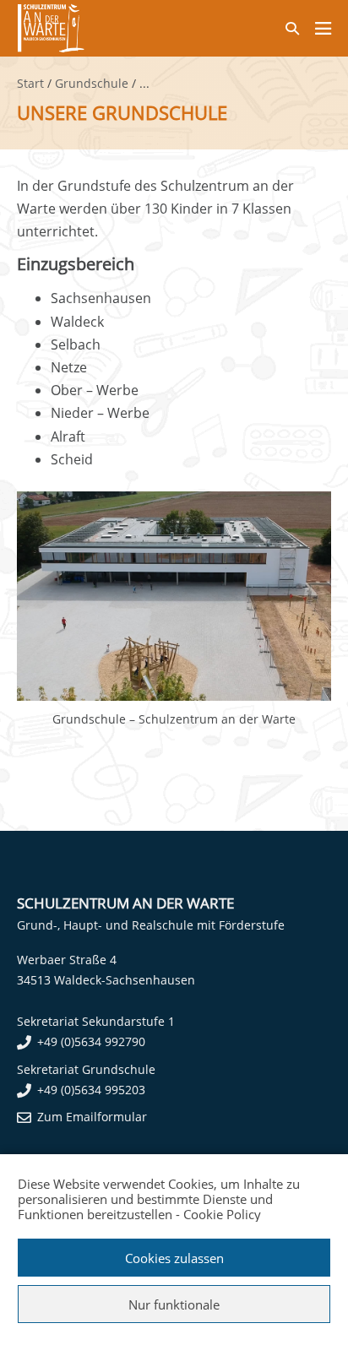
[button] (292, 28)
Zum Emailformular (92, 1117)
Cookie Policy (222, 1214)
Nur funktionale (174, 1304)
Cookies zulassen (174, 1258)
